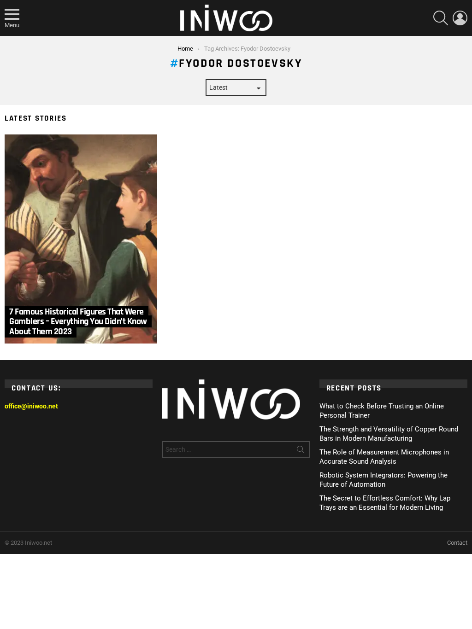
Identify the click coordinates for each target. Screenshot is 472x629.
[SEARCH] (440, 17)
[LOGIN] (460, 17)
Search (300, 451)
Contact (457, 542)
